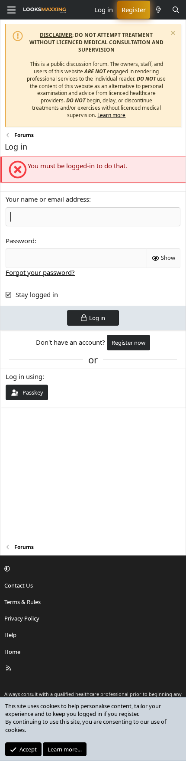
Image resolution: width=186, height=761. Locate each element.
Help (10, 635)
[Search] (175, 10)
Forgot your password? (40, 272)
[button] (91, 569)
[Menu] (11, 10)
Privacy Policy (21, 618)
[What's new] (158, 10)
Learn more (111, 115)
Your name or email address (47, 199)
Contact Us (18, 585)
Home (12, 652)
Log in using (24, 376)
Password (20, 240)
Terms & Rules (22, 602)
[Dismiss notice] (172, 34)
